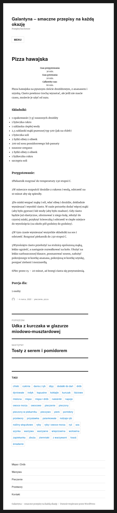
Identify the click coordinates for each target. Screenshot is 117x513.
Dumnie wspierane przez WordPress (77, 504)
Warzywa (17, 472)
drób (79, 386)
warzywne (42, 431)
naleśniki (57, 399)
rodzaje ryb (66, 418)
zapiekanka (19, 437)
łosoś (73, 437)
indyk (30, 392)
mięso (28, 399)
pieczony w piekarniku (25, 412)
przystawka (33, 418)
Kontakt (16, 494)
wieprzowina (58, 431)
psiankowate (49, 418)
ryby (38, 424)
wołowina (74, 431)
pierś (57, 412)
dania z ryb (40, 386)
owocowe (36, 405)
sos (77, 424)
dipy (51, 386)
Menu (18, 39)
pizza (46, 299)
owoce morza (20, 405)
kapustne (42, 392)
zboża (32, 437)
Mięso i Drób (18, 464)
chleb (16, 386)
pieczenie (38, 299)
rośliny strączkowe (23, 424)
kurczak (66, 392)
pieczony (64, 405)
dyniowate (18, 392)
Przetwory (17, 487)
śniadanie (18, 444)
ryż (70, 424)
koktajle (54, 392)
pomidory (68, 412)
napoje (69, 399)
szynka (17, 431)
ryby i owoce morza (54, 424)
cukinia (26, 386)
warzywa (29, 431)
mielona (17, 399)
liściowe (78, 392)
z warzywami (60, 437)
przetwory (18, 418)
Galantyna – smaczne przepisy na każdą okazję (53, 21)
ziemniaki (44, 437)
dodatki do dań (65, 386)
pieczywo (46, 412)
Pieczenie (17, 479)
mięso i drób (41, 399)
